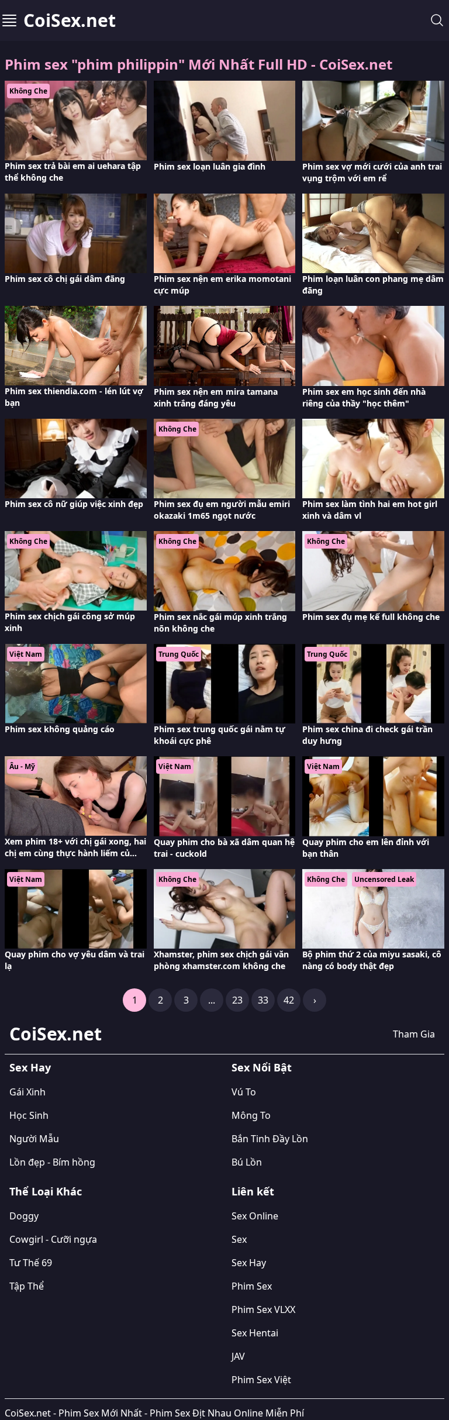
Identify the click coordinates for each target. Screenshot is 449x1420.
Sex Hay (30, 1067)
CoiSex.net (69, 20)
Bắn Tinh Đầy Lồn (270, 1138)
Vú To (244, 1091)
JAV (238, 1356)
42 (289, 1000)
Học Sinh (29, 1115)
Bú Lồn (247, 1162)
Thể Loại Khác (45, 1191)
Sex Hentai (255, 1332)
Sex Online (255, 1215)
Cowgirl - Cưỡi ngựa (53, 1239)
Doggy (24, 1215)
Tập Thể (26, 1286)
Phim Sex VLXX (263, 1309)
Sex (239, 1239)
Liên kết (253, 1191)
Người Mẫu (34, 1138)
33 (263, 1000)
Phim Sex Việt (261, 1379)
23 (237, 1000)
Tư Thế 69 (30, 1262)
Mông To (251, 1115)
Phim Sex (252, 1286)
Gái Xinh (27, 1091)
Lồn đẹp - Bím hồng (52, 1162)
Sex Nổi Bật (262, 1067)
